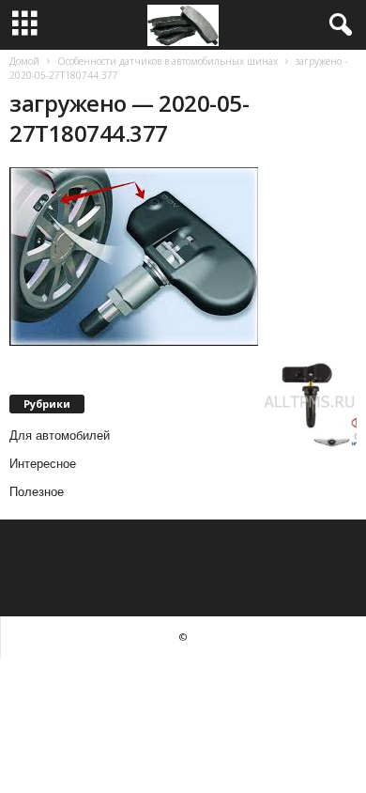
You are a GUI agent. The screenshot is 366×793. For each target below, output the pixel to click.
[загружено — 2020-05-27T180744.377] (183, 256)
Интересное (42, 464)
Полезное (36, 492)
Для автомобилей (59, 435)
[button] (337, 25)
